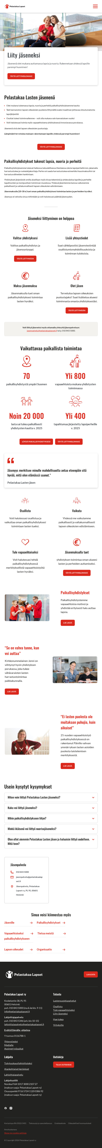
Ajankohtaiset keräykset (16, 1069)
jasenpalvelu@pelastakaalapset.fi (42, 330)
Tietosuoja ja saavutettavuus (40, 1123)
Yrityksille (58, 1025)
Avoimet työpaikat (13, 1048)
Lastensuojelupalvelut (64, 1000)
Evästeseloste (60, 1123)
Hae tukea (58, 1019)
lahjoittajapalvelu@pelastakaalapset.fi (24, 1024)
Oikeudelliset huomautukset (79, 1123)
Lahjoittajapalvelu (13, 1074)
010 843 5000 (22, 872)
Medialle (8, 1045)
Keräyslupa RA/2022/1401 (15, 1123)
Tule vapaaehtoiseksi (64, 1010)
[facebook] (5, 1108)
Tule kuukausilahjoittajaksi (18, 1063)
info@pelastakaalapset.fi (17, 1011)
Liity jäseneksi (60, 1013)
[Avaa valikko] (95, 6)
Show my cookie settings (15, 1133)
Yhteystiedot (11, 1041)
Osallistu (58, 1006)
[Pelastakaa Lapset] (15, 6)
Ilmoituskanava (10, 1129)
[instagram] (11, 1108)
